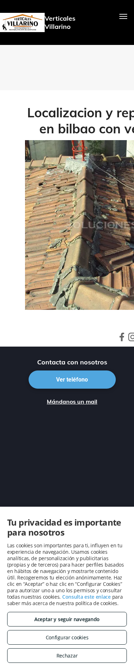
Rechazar (67, 655)
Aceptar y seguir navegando (67, 619)
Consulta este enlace (86, 596)
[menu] (123, 16)
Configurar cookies (67, 637)
